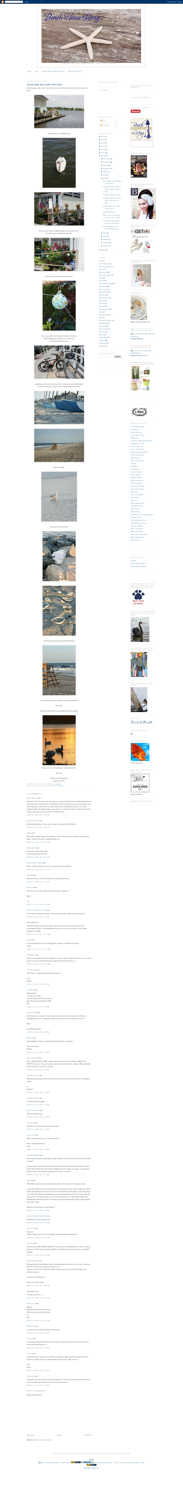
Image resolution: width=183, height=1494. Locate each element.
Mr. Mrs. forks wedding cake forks (53, 71)
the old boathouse (33, 820)
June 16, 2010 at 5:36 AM (38, 1298)
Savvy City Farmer (137, 494)
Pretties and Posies (137, 480)
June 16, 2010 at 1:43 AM (38, 1285)
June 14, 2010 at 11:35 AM (39, 949)
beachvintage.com (33, 1110)
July (104, 175)
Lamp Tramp (135, 469)
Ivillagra (133, 463)
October (106, 165)
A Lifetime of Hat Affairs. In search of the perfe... (111, 222)
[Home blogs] (91, 1465)
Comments (106, 125)
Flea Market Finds (105, 283)
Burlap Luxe (135, 438)
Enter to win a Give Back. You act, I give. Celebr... (112, 216)
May (105, 233)
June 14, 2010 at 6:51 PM (38, 1149)
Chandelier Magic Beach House (141, 441)
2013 (103, 146)
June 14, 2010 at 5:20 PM (38, 1129)
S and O (29, 1353)
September (107, 168)
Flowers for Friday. (109, 212)
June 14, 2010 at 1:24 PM (38, 984)
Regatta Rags (103, 329)
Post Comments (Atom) (44, 1440)
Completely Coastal (137, 443)
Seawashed (30, 1376)
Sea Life (101, 332)
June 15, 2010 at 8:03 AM (38, 1255)
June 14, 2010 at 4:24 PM (38, 1092)
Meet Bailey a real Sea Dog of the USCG (112, 182)
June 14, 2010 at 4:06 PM (38, 1070)
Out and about (52, 786)
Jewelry (101, 303)
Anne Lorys (31, 1135)
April (105, 236)
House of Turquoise (137, 460)
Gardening (102, 286)
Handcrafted (103, 292)
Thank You (102, 337)
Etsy (100, 278)
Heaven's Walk (32, 1012)
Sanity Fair (134, 492)
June (105, 178)
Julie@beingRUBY (33, 1155)
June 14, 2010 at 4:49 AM (38, 842)
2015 (103, 139)
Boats (101, 269)
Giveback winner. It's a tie (111, 195)
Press (36, 71)
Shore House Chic (137, 506)
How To (101, 300)
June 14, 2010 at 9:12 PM (38, 1210)
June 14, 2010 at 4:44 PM (38, 1117)
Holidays (102, 295)
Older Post (88, 1435)
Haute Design (135, 458)
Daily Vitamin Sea (137, 446)
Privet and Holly (136, 483)
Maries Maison (136, 475)
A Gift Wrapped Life (137, 426)
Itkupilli (133, 560)
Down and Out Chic (137, 449)
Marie (29, 940)
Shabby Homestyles (137, 503)
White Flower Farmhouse (139, 534)
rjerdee (29, 833)
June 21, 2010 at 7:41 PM (38, 1385)
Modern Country (136, 477)
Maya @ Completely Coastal (36, 910)
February (106, 242)
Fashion (101, 280)
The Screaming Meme (138, 520)
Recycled (102, 326)
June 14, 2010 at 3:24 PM (38, 1052)
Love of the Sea (136, 472)
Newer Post (30, 1435)
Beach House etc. (136, 432)
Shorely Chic (135, 509)
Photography (103, 315)
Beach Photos (39, 786)
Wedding (102, 343)
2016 (103, 136)
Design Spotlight (104, 275)
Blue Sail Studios (105, 266)
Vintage (101, 340)
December (106, 159)
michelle (30, 875)
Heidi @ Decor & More (34, 863)
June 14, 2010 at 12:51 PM (38, 964)
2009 (103, 250)
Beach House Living (138, 435)
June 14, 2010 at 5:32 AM (38, 869)
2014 (103, 143)
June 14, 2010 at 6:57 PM (38, 1175)
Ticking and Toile (137, 526)
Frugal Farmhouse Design (139, 452)
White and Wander (137, 531)
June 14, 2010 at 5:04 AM (38, 857)
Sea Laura (134, 500)
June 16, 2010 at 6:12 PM (38, 1370)
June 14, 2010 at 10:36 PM (38, 1237)
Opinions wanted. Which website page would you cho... (112, 189)
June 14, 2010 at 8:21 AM (38, 917)
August (105, 172)
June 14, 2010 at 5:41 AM (38, 882)
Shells (61, 786)
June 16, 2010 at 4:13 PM (38, 1348)
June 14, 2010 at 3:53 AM (38, 827)
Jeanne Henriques (33, 1261)
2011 (103, 152)
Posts (104, 121)
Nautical (102, 306)
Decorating (102, 272)
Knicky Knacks (32, 798)
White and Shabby (137, 528)
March (105, 239)
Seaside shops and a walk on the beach (44, 84)
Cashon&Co (31, 955)
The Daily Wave (136, 517)
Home (29, 71)
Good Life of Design (137, 455)
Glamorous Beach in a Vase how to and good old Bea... (112, 200)
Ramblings (102, 323)
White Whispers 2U (137, 537)
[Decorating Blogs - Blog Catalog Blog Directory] (118, 1462)
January (106, 246)
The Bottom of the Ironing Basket (142, 514)
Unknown (30, 887)
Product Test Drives (105, 320)
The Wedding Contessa (138, 523)
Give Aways (103, 289)
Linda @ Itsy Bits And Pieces (36, 1216)
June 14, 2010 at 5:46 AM (38, 904)
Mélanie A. (30, 1326)
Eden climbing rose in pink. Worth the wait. (111, 227)
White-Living (135, 540)
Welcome (102, 346)
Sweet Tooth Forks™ (75, 71)
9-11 (100, 261)
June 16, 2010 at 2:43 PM (38, 1333)
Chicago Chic (31, 970)
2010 (103, 156)
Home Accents (104, 298)
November (106, 162)
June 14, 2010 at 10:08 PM (38, 1223)
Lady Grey (30, 1123)
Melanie (29, 1038)
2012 (103, 149)
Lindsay (29, 1338)
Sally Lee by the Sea (137, 489)
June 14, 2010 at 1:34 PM (38, 1007)
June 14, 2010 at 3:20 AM (38, 815)
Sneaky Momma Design (139, 566)
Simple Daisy (135, 511)
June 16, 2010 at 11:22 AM (39, 1320)
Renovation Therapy (138, 486)
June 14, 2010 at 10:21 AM (39, 934)
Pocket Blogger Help (138, 563)
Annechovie (135, 429)
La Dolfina (134, 466)
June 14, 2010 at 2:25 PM (38, 1032)
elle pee (29, 1180)
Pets (100, 312)
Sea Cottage (135, 497)
